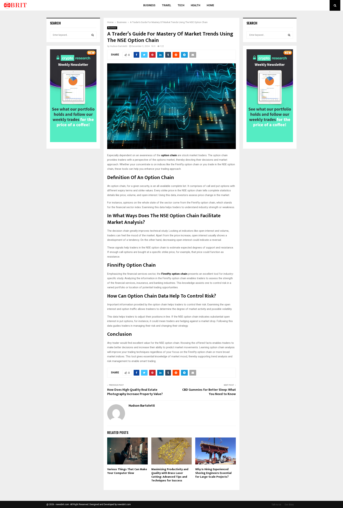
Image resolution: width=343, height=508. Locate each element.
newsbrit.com (124, 504)
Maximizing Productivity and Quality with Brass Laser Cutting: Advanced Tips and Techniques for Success (169, 475)
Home (210, 5)
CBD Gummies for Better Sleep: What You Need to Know (209, 392)
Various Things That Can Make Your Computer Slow (127, 471)
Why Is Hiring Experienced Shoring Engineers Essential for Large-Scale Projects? (213, 473)
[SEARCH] (92, 35)
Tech (181, 5)
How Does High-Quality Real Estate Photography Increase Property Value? (135, 392)
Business (149, 5)
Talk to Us (276, 504)
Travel (166, 5)
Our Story (289, 504)
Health (195, 5)
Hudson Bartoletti (118, 46)
